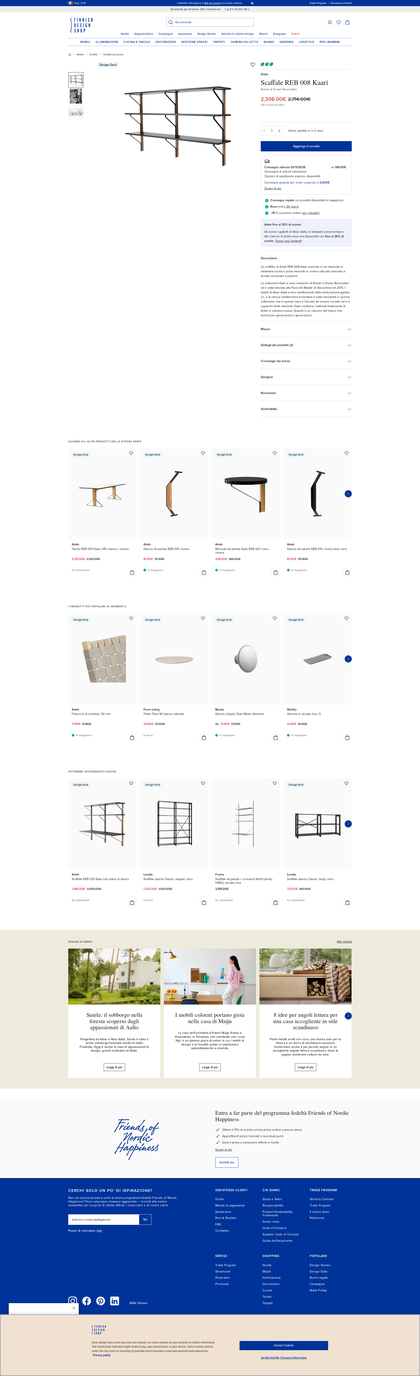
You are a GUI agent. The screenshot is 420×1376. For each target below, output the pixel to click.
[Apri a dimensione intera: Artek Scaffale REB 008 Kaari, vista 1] (178, 123)
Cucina (267, 1290)
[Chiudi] (74, 1308)
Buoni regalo (319, 1278)
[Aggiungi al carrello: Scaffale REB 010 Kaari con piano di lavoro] (132, 902)
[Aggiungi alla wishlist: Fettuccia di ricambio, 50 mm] (131, 618)
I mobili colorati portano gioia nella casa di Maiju (210, 1018)
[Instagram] (72, 1301)
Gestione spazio (194, 42)
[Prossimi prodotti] (348, 493)
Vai (145, 1219)
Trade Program (320, 1205)
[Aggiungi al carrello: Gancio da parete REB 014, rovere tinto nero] (347, 572)
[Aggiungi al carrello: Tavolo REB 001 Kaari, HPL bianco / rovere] (132, 572)
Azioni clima (270, 1222)
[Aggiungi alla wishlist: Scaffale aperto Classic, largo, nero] (346, 783)
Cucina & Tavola (137, 42)
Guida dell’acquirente (277, 1241)
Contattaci (222, 1230)
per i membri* (311, 213)
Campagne (165, 34)
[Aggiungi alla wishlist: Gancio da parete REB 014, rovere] (203, 453)
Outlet (295, 34)
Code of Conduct (274, 1228)
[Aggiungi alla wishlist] (252, 64)
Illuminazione (107, 42)
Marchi (263, 34)
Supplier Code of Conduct (280, 1234)
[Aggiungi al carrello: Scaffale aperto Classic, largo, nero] (347, 902)
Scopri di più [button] (272, 188)
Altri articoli (344, 942)
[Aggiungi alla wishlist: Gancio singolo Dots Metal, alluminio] (274, 618)
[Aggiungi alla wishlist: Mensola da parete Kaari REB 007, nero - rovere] (274, 453)
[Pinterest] (100, 1301)
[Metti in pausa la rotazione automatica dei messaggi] (252, 3)
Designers (279, 34)
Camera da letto (244, 42)
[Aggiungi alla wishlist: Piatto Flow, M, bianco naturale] (203, 618)
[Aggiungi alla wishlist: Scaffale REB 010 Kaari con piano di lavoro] (131, 783)
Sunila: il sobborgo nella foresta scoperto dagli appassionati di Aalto (114, 1021)
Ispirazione (185, 34)
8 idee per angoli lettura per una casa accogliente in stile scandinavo (305, 1021)
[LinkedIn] (114, 1301)
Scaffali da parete (113, 54)
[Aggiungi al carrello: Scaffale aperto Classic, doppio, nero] (204, 902)
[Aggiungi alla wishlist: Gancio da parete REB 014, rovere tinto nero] (346, 453)
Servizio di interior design (237, 34)
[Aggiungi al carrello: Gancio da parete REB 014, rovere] (204, 572)
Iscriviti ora (226, 1162)
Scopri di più (223, 1150)
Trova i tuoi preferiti (288, 241)
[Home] (69, 54)
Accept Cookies (284, 1345)
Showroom (222, 1271)
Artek (264, 74)
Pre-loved (222, 1284)
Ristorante (222, 1278)
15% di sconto (212, 3)
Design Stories (206, 34)
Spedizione (223, 1212)
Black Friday (318, 1290)
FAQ (218, 1224)
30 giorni (292, 206)
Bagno (269, 42)
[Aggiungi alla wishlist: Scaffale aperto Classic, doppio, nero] (203, 783)
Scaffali (93, 54)
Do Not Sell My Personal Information (284, 1358)
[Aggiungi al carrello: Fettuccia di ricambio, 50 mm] (132, 737)
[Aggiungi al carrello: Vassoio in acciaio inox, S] (347, 737)
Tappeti (219, 42)
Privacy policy (101, 1355)
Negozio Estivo (143, 34)
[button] (330, 22)
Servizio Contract (322, 1199)
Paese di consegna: (82, 1230)
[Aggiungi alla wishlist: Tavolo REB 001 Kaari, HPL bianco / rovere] (131, 453)
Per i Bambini (330, 42)
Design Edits (318, 1271)
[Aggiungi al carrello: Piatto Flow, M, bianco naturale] (204, 737)
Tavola (266, 1297)
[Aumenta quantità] (279, 131)
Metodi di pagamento (230, 1205)
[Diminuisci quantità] (264, 131)
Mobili (85, 42)
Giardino (287, 42)
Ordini (219, 1199)
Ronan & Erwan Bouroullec (279, 89)
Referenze (317, 1218)
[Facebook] (86, 1301)
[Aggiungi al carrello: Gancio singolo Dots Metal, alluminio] (275, 737)
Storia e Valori (272, 1199)
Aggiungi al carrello (306, 146)
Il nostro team (319, 1212)
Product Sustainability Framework (277, 1213)
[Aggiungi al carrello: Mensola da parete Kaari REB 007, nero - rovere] (275, 572)
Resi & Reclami (225, 1218)
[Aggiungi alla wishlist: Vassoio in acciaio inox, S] (346, 618)
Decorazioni (166, 42)
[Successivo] (348, 1015)
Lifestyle (306, 42)
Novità (125, 34)
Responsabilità (272, 1205)
